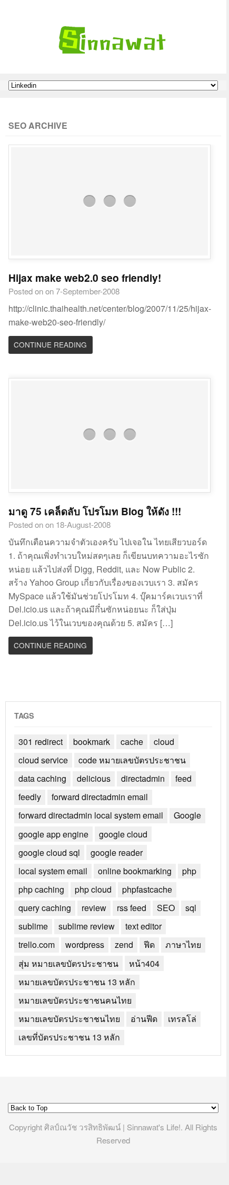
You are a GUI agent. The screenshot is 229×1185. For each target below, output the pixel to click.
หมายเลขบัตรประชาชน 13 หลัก (76, 982)
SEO (166, 908)
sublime (33, 926)
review (94, 908)
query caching (44, 908)
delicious (94, 778)
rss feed (131, 908)
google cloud (123, 834)
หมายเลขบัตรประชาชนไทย (69, 1019)
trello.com (36, 944)
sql (190, 908)
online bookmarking (135, 871)
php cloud (93, 889)
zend (124, 944)
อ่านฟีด (144, 1019)
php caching (41, 889)
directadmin (143, 778)
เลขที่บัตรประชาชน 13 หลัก (69, 1037)
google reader (117, 852)
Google (187, 815)
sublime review (86, 926)
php (189, 871)
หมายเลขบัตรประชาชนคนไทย (75, 1000)
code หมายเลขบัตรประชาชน (132, 760)
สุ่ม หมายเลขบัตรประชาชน (68, 963)
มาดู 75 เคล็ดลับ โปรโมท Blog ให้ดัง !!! (94, 511)
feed (183, 778)
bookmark (91, 741)
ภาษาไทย (183, 944)
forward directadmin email (100, 797)
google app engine (53, 834)
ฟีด (149, 944)
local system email (52, 871)
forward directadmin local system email (90, 815)
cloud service (43, 760)
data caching (42, 778)
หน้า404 (144, 963)
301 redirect (40, 741)
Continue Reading (50, 344)
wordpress (84, 944)
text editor (143, 926)
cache (132, 741)
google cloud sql (49, 852)
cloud (164, 741)
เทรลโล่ (182, 1019)
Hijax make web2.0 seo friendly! (84, 277)
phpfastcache (147, 889)
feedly (29, 797)
